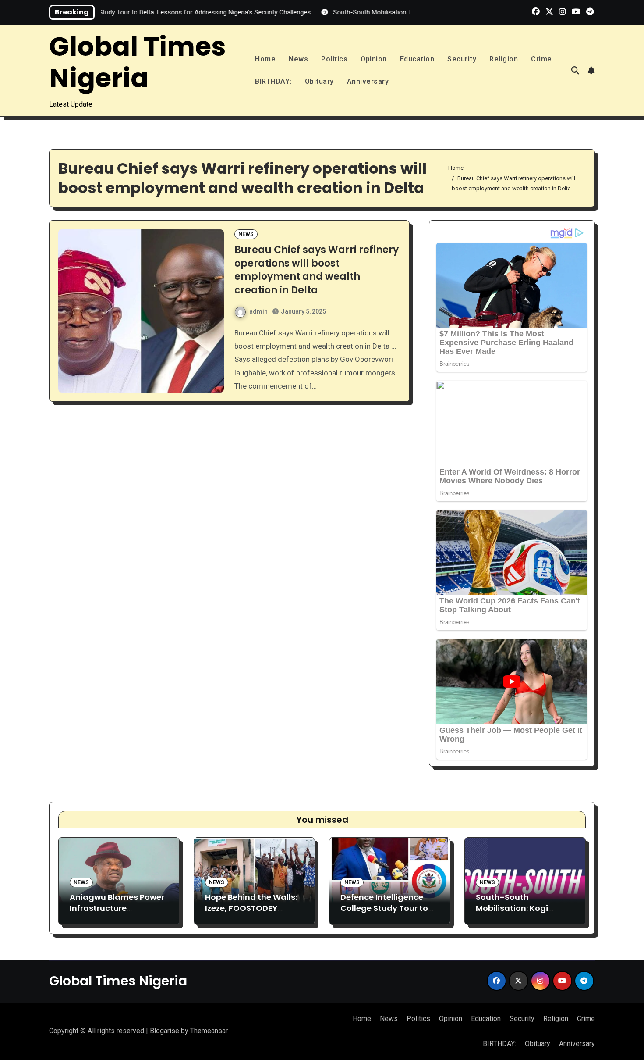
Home (265, 59)
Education (417, 59)
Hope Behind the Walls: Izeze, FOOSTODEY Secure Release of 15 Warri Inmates (251, 914)
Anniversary (368, 81)
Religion (503, 59)
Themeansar (208, 1031)
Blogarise (164, 1031)
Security (461, 59)
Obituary (319, 81)
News (298, 59)
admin (258, 311)
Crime (541, 59)
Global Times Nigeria (137, 62)
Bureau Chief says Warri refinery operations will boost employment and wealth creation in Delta (316, 270)
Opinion (374, 59)
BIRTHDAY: (273, 81)
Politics (334, 59)
